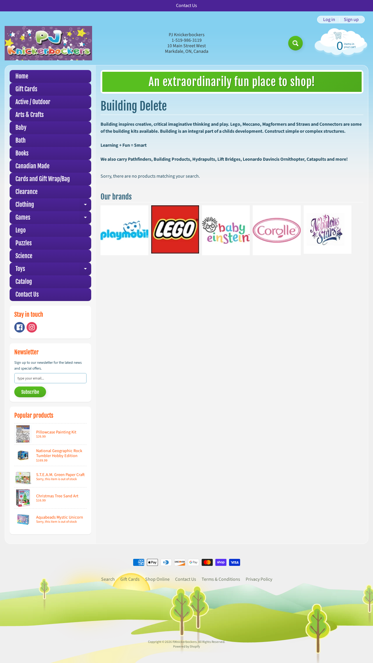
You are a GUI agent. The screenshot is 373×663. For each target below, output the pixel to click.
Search (108, 579)
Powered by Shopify (186, 646)
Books (22, 153)
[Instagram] (32, 327)
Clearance (26, 191)
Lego (20, 230)
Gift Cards (26, 89)
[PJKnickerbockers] (48, 43)
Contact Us (27, 294)
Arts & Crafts (29, 114)
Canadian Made (32, 166)
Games (53, 219)
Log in (329, 19)
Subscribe (30, 392)
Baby (21, 127)
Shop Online (157, 579)
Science (23, 256)
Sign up (351, 19)
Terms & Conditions (221, 579)
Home (21, 76)
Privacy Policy (259, 579)
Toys (53, 270)
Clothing (53, 206)
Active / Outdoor (32, 102)
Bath (20, 140)
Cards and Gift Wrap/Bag (42, 179)
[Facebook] (19, 327)
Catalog (23, 281)
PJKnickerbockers (185, 642)
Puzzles (23, 243)
